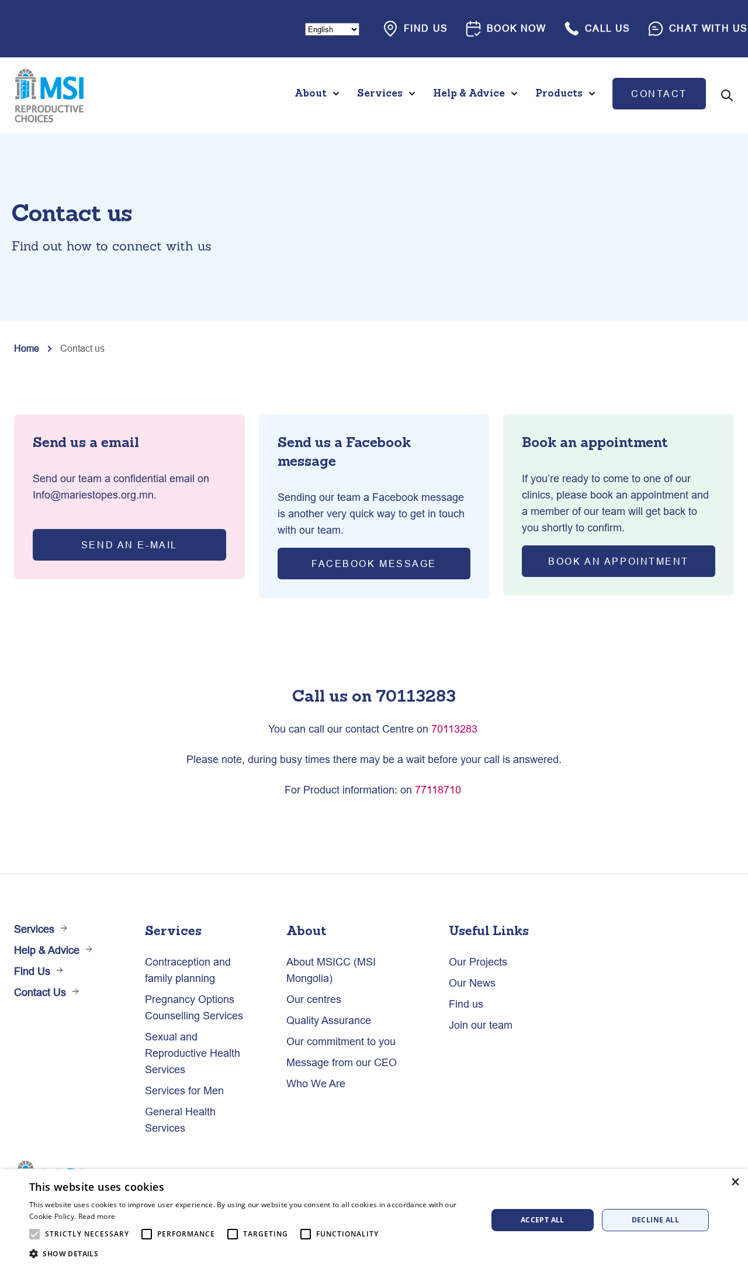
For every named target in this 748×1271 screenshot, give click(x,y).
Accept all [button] (543, 1220)
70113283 (454, 729)
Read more (97, 1216)
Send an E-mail (129, 544)
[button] (251, 1254)
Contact (659, 93)
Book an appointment (618, 561)
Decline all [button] (655, 1220)
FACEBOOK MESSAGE (374, 563)
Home (26, 348)
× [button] (734, 1181)
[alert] (374, 1220)
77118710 (438, 789)
